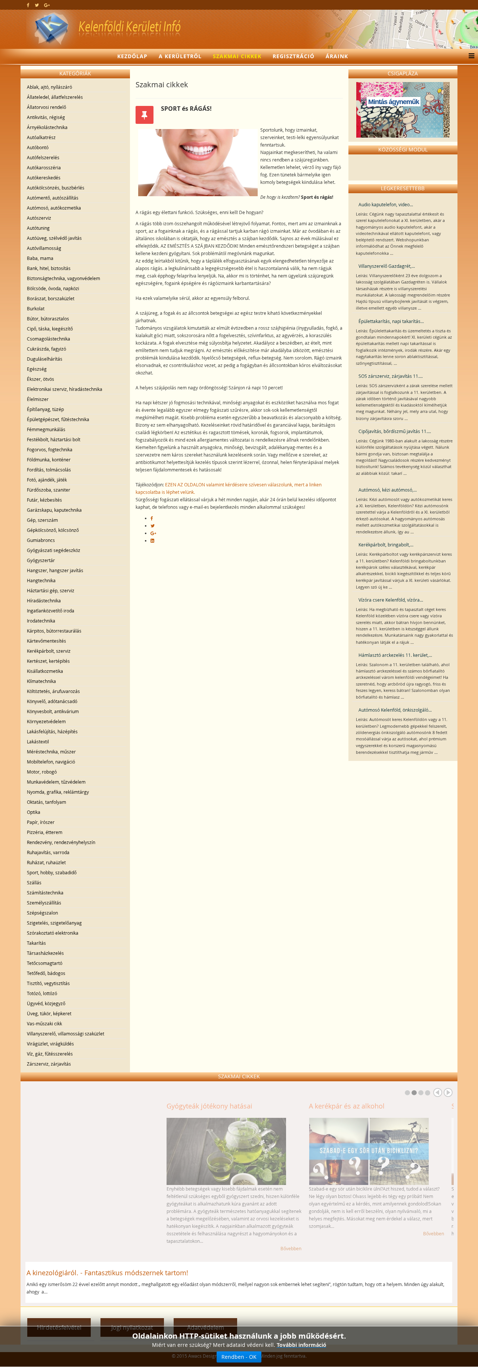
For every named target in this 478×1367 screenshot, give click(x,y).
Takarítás (36, 943)
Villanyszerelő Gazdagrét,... (386, 266)
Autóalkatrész (41, 137)
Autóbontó (38, 147)
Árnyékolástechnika (47, 127)
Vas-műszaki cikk (44, 1023)
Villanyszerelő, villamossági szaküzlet (65, 1034)
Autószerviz (39, 218)
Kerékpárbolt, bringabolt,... (385, 545)
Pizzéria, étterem (44, 832)
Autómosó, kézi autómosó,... (387, 490)
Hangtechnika (41, 580)
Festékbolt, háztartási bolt (53, 439)
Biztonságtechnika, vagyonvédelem (63, 278)
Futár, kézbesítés (44, 500)
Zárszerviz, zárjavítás (49, 1064)
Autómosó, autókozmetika (54, 208)
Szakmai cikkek (237, 56)
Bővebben (149, 1248)
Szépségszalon (42, 913)
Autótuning (38, 228)
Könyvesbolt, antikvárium (53, 711)
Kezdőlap (132, 56)
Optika (33, 812)
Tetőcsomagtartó (44, 963)
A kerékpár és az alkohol (205, 1105)
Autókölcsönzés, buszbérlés (55, 188)
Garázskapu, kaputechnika (54, 510)
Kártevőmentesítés (46, 641)
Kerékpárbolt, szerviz (49, 651)
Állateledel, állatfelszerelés (55, 97)
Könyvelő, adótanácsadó (52, 701)
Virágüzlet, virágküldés (50, 1044)
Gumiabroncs (41, 540)
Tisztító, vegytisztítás (48, 983)
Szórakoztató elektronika (52, 933)
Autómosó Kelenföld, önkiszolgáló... (395, 710)
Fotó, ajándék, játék (47, 480)
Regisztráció (293, 56)
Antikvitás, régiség (46, 117)
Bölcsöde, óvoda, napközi (53, 288)
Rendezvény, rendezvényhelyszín (61, 842)
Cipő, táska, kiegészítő (50, 329)
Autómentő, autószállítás (52, 198)
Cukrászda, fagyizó (46, 349)
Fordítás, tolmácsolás (49, 470)
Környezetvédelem (46, 721)
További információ (301, 1344)
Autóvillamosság (44, 248)
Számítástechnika (45, 893)
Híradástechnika (44, 600)
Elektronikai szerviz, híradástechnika (64, 389)
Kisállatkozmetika (45, 671)
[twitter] (37, 5)
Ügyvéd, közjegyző (46, 1003)
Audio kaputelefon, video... (385, 204)
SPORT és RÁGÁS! (337, 1105)
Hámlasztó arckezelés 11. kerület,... (395, 655)
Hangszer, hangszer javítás (55, 570)
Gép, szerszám (42, 520)
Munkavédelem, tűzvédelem (56, 782)
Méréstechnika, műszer (51, 752)
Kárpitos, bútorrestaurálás (54, 631)
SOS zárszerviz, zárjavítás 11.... (390, 376)
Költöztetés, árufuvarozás (53, 691)
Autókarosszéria (44, 167)
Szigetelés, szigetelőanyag (54, 923)
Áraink (337, 56)
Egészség (37, 369)
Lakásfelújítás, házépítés (52, 731)
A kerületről (180, 56)
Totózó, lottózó (42, 993)
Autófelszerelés (43, 157)
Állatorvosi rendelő (46, 107)
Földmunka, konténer (49, 460)
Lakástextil (38, 741)
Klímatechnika (41, 681)
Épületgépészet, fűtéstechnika (58, 419)
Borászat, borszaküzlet (50, 298)
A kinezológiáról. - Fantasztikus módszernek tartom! (107, 1272)
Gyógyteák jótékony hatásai (68, 1105)
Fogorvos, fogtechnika (49, 449)
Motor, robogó (42, 772)
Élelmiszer (38, 399)
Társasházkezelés (45, 953)
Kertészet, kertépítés (48, 661)
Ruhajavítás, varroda (48, 852)
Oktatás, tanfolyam (46, 802)
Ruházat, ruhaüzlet (46, 862)
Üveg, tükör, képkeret (49, 1013)
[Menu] (469, 56)
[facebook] (28, 5)
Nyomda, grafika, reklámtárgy (58, 792)
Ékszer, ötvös (40, 379)
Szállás (34, 882)
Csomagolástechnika (48, 339)
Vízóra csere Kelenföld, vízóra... (390, 600)
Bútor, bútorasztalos (48, 319)
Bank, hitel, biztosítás (49, 268)
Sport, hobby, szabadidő (52, 872)
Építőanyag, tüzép (45, 409)
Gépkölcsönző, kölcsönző (53, 530)
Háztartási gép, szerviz (50, 590)
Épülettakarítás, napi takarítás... (391, 321)
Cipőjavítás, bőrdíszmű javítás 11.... (394, 431)
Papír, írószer (41, 822)
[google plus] (47, 5)
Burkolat (35, 308)
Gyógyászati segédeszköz (53, 550)
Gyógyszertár (41, 560)
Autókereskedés (43, 178)
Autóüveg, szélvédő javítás (54, 238)
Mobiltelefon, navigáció (51, 762)
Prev (437, 1092)
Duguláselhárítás (44, 359)
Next (448, 1092)
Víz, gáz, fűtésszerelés (50, 1054)
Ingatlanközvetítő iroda (50, 611)
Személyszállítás (44, 903)
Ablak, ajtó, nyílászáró (49, 87)
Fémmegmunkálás (46, 429)
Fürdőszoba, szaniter (48, 490)
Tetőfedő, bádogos (46, 973)
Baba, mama (40, 258)
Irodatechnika (41, 621)
